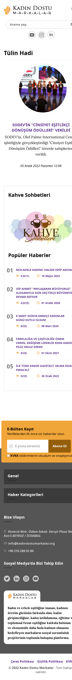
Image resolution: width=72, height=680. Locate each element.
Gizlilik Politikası (50, 661)
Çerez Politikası (22, 661)
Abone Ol (60, 446)
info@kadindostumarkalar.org (31, 543)
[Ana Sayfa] (28, 15)
